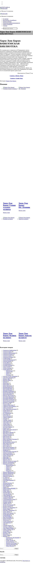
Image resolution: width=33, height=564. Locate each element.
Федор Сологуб (7, 506)
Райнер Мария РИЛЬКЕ (9, 488)
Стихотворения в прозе (9, 499)
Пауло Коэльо (6, 484)
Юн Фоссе (6, 533)
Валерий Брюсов (7, 387)
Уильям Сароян (7, 502)
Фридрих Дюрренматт (9, 510)
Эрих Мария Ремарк (8, 528)
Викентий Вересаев (8, 392)
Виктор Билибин (7, 394)
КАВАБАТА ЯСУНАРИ (12, 537)
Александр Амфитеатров (9, 350)
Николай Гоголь (7, 474)
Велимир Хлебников (8, 391)
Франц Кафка (6, 509)
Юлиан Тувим (7, 532)
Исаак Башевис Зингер (9, 442)
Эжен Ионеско (7, 522)
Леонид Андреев (7, 453)
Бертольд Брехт (7, 380)
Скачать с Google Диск (16, 78)
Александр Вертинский (9, 353)
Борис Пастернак (7, 385)
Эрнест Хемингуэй (8, 529)
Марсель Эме (6, 459)
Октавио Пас (6, 478)
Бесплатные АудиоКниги (9, 20)
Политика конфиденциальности (11, 23)
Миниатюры (9, 370)
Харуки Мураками (11, 544)
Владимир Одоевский (9, 399)
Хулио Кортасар (7, 514)
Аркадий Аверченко (8, 377)
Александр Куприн (8, 357)
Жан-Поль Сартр (7, 433)
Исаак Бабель (6, 440)
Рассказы (8, 375)
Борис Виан (6, 384)
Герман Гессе (6, 411)
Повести (8, 372)
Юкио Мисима (10, 546)
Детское (5, 418)
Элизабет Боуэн (7, 525)
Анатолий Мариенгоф (9, 359)
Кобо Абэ (8, 539)
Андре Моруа (6, 362)
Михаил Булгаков (7, 463)
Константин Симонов (9, 448)
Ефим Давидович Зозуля (9, 429)
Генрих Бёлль (6, 410)
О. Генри (5, 477)
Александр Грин (7, 355)
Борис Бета (6, 383)
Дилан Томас (6, 424)
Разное (8, 469)
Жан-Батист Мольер (8, 432)
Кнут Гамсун (6, 446)
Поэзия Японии (10, 541)
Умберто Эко (6, 503)
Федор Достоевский (8, 504)
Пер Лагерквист (7, 485)
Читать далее (6, 212)
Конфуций (6, 450)
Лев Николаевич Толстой (9, 451)
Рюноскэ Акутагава (11, 543)
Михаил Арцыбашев (8, 462)
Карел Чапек (6, 444)
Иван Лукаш (6, 437)
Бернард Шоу (6, 379)
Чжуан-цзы (6, 520)
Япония (5, 536)
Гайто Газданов (7, 407)
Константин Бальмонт (9, 447)
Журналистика (10, 465)
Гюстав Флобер (7, 416)
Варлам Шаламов (7, 388)
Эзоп (4, 524)
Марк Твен (6, 457)
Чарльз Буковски (7, 518)
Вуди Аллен (6, 403)
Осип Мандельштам (8, 480)
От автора (5, 19)
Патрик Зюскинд (7, 483)
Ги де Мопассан (7, 413)
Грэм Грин (6, 414)
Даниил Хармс (7, 417)
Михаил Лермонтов (8, 473)
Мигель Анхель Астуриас (10, 461)
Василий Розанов (7, 390)
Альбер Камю (6, 358)
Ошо (4, 481)
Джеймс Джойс (7, 420)
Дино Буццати (7, 425)
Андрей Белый (7, 364)
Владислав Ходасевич (9, 401)
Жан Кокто (6, 431)
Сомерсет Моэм (7, 498)
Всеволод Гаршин (8, 402)
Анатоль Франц (7, 361)
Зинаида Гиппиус (7, 435)
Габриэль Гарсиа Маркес (9, 406)
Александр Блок (7, 351)
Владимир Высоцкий (8, 396)
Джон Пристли (7, 421)
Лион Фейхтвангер (8, 454)
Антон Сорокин (7, 368)
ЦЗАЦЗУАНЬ (6, 515)
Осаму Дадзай (10, 540)
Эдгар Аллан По (7, 521)
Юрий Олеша (6, 535)
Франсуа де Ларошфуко (9, 507)
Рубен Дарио (6, 491)
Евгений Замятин (7, 427)
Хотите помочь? (7, 21)
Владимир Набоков (8, 398)
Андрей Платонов (8, 365)
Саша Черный (6, 495)
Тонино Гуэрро (7, 500)
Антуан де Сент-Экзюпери (10, 376)
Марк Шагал (6, 458)
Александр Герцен (8, 354)
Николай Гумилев (7, 476)
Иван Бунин (6, 436)
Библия (5, 381)
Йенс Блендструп (7, 443)
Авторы (5, 25)
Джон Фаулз (6, 422)
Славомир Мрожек (8, 496)
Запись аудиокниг (7, 24)
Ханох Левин (6, 511)
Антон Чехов (6, 369)
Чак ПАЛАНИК (7, 517)
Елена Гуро (6, 428)
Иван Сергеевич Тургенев (10, 439)
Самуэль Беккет (7, 494)
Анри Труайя (6, 366)
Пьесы (8, 373)
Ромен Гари (6, 489)
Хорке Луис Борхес (11, 81)
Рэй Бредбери (6, 492)
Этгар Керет (6, 530)
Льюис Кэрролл (7, 455)
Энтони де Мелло (7, 526)
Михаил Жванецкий (8, 472)
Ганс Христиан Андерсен (9, 409)
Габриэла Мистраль (8, 405)
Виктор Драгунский (8, 395)
